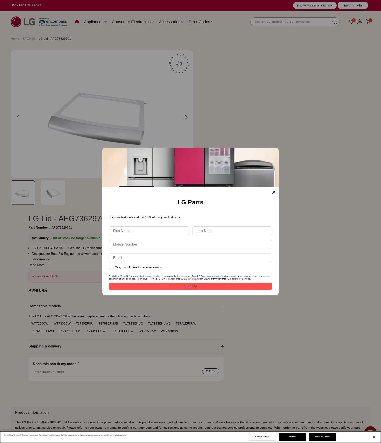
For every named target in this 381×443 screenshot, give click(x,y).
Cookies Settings (262, 437)
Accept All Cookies (322, 437)
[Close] (374, 437)
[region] (190, 437)
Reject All (293, 437)
